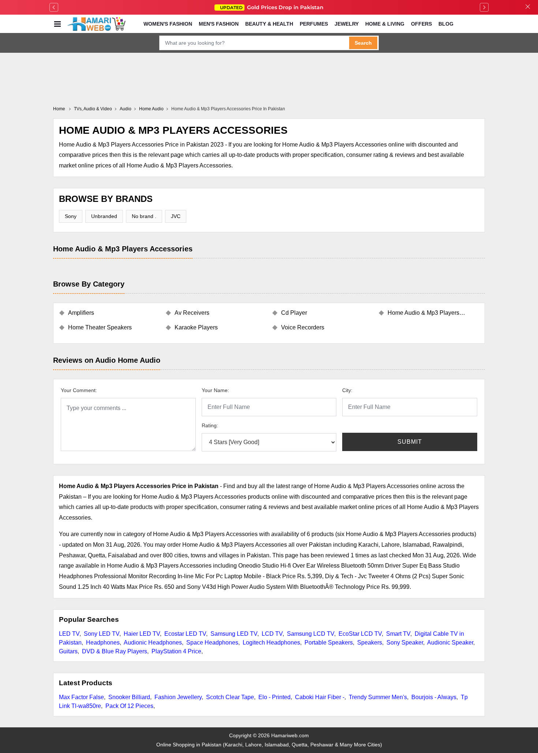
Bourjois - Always (433, 697)
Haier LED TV (142, 634)
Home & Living (384, 24)
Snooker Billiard (129, 697)
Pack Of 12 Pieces (129, 706)
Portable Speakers (329, 642)
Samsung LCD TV (310, 634)
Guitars (68, 651)
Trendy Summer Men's (378, 697)
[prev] (53, 7)
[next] (484, 7)
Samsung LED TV (233, 634)
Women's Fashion (167, 24)
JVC (175, 216)
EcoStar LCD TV (360, 634)
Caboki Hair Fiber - (319, 697)
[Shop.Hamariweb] (96, 24)
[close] (528, 7)
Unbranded (104, 216)
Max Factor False (81, 697)
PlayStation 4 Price (176, 651)
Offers (421, 24)
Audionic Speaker (450, 642)
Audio (125, 108)
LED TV (69, 634)
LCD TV (272, 634)
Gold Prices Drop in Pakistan (272, 7)
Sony (70, 216)
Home (59, 108)
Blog (445, 24)
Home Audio (151, 108)
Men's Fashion (219, 24)
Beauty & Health (269, 24)
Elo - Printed (274, 697)
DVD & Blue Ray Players (114, 651)
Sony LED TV (101, 634)
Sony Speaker (404, 642)
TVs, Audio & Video (93, 108)
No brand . (144, 216)
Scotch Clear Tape (230, 697)
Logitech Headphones (271, 642)
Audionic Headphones (153, 642)
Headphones (103, 642)
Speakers (369, 642)
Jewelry (347, 24)
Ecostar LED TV (185, 634)
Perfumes (314, 24)
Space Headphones (212, 642)
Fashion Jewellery (178, 697)
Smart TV (398, 634)
